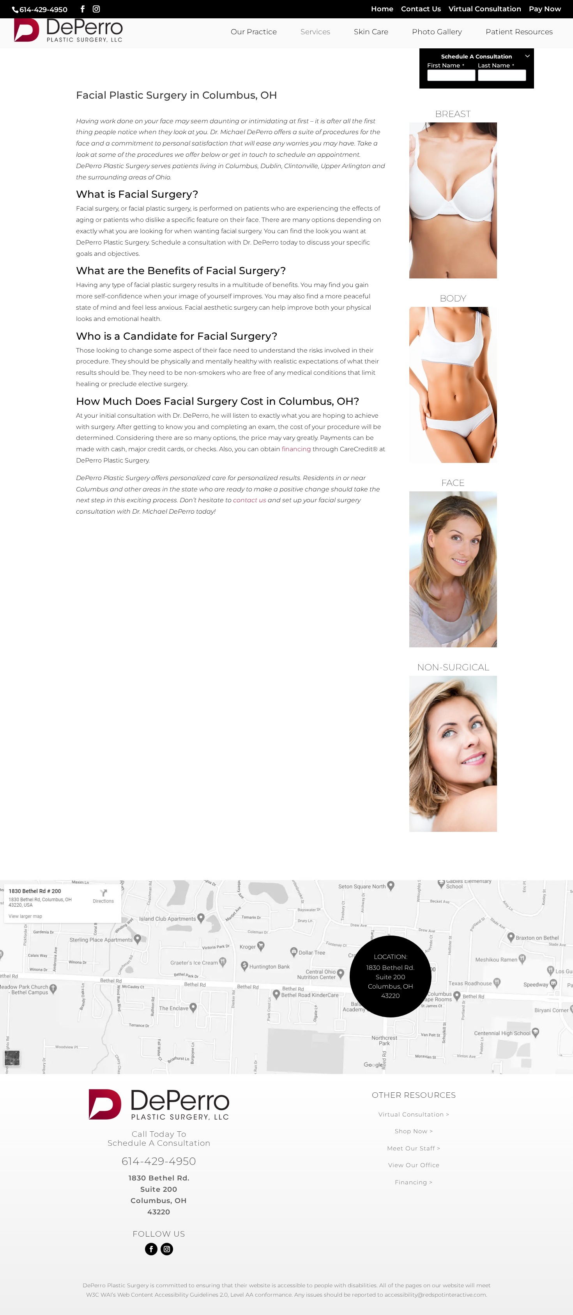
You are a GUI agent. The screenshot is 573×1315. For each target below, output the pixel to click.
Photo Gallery (437, 31)
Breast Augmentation (453, 177)
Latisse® (452, 820)
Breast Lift (453, 193)
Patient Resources (519, 31)
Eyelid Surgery (453, 604)
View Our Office (414, 1165)
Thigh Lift (453, 389)
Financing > (414, 1182)
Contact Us (421, 9)
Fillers (453, 742)
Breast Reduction (453, 208)
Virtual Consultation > (414, 1114)
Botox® (453, 726)
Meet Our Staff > (414, 1148)
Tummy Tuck (453, 342)
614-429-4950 (43, 9)
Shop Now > (414, 1131)
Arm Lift (452, 373)
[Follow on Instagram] (167, 1249)
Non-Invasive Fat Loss (453, 758)
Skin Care (371, 31)
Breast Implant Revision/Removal (453, 259)
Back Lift (453, 436)
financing (296, 449)
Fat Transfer (453, 589)
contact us (249, 500)
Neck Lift (453, 558)
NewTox (453, 789)
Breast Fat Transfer (453, 239)
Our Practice (254, 31)
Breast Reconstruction (453, 224)
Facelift (453, 573)
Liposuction (453, 451)
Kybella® (453, 804)
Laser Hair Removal (453, 773)
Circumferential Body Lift (453, 420)
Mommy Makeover (453, 358)
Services (315, 31)
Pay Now (545, 9)
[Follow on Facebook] (151, 1249)
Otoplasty (453, 620)
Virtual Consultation (485, 9)
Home (382, 9)
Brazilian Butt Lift (452, 404)
